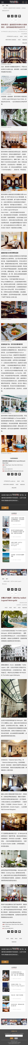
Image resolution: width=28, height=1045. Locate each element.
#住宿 (6, 607)
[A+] (16, 20)
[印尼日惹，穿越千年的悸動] (14, 997)
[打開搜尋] (23, 2)
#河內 (25, 36)
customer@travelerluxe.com (14, 1043)
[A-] (12, 20)
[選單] (2, 2)
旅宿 (7, 5)
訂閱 (5, 508)
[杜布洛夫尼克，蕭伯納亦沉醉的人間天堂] (14, 1007)
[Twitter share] (12, 16)
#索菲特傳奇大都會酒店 (11, 39)
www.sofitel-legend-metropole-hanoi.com (14, 471)
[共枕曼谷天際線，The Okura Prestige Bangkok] (14, 987)
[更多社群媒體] (26, 2)
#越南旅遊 (24, 39)
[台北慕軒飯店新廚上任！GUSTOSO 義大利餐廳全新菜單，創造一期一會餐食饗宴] (14, 975)
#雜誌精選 (24, 43)
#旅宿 (21, 36)
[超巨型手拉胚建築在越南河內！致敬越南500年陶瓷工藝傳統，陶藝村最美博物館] (14, 533)
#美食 (19, 607)
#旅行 (15, 607)
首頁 (3, 5)
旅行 (7, 578)
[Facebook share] (8, 16)
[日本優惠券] (14, 572)
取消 (16, 1038)
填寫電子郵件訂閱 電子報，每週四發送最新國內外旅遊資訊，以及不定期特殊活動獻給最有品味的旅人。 (13, 497)
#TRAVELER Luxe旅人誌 (12, 36)
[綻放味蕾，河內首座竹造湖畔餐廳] (14, 557)
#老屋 (19, 39)
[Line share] (19, 16)
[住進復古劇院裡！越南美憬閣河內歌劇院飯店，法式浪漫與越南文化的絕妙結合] (14, 521)
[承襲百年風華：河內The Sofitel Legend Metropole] (14, 546)
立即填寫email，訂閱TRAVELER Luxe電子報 (14, 1033)
